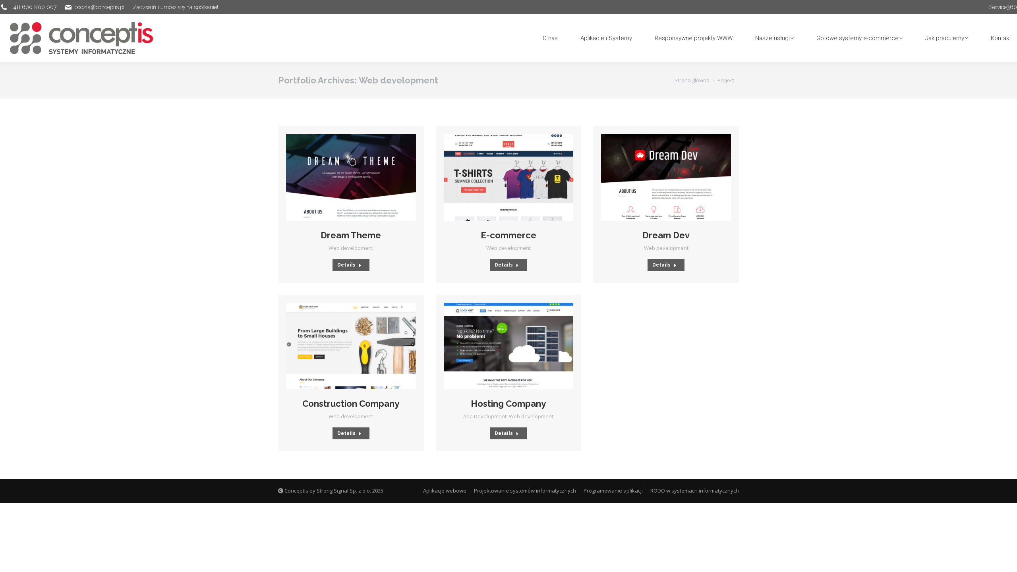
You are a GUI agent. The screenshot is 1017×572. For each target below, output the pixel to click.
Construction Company (350, 403)
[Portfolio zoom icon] (340, 177)
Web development (351, 247)
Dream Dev (666, 235)
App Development (485, 416)
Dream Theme (351, 235)
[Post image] (351, 177)
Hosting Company (508, 403)
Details (346, 264)
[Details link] (361, 177)
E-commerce (508, 235)
